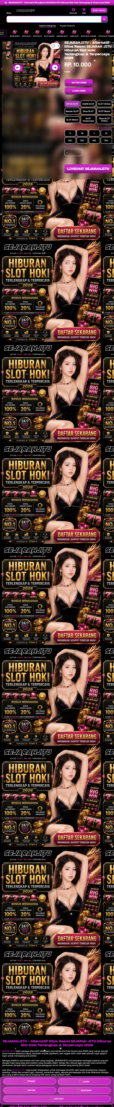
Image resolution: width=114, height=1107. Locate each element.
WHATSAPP (86, 1089)
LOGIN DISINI (79, 91)
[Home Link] (25, 11)
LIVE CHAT (59, 1098)
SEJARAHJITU (8, 1051)
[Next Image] (55, 67)
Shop (9, 13)
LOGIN (86, 1081)
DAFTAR (31, 1089)
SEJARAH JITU (19, 1070)
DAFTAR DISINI (79, 82)
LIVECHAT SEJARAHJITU (88, 169)
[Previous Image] (18, 67)
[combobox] (54, 19)
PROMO (31, 1082)
